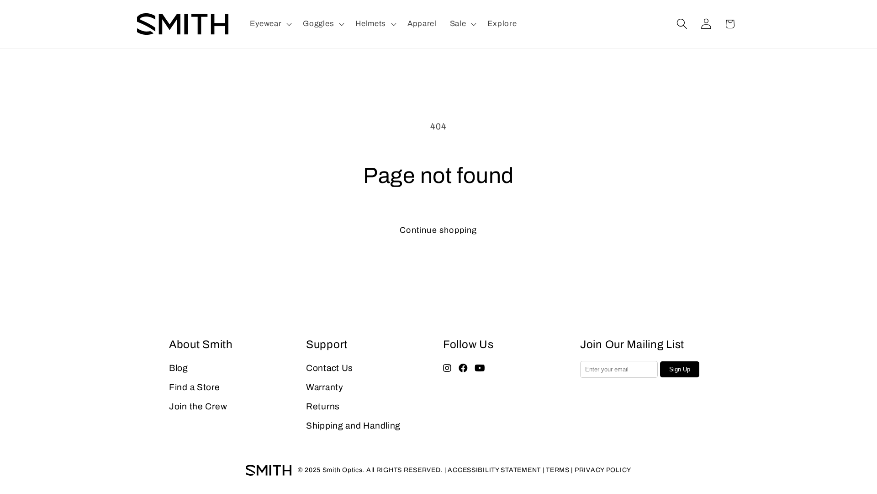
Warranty (324, 387)
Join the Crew (198, 406)
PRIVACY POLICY (603, 470)
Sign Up (679, 369)
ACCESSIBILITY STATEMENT (494, 470)
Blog (178, 368)
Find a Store (194, 387)
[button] (269, 24)
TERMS (558, 470)
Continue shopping (438, 230)
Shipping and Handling (353, 425)
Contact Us (329, 368)
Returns (323, 406)
